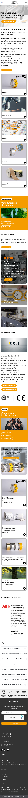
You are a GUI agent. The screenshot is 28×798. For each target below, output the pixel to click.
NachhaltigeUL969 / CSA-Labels (8, 581)
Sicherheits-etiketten (5, 160)
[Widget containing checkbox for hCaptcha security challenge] (14, 717)
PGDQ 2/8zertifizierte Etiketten (8, 498)
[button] (2, 795)
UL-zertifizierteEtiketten (6, 91)
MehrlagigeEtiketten (5, 137)
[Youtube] (8, 750)
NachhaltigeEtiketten (5, 183)
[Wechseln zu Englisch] (2, 2)
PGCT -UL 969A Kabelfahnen (8, 528)
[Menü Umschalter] (26, 2)
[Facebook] (2, 750)
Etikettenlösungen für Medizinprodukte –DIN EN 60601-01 (12, 114)
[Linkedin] (5, 750)
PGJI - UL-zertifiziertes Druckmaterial (13, 557)
